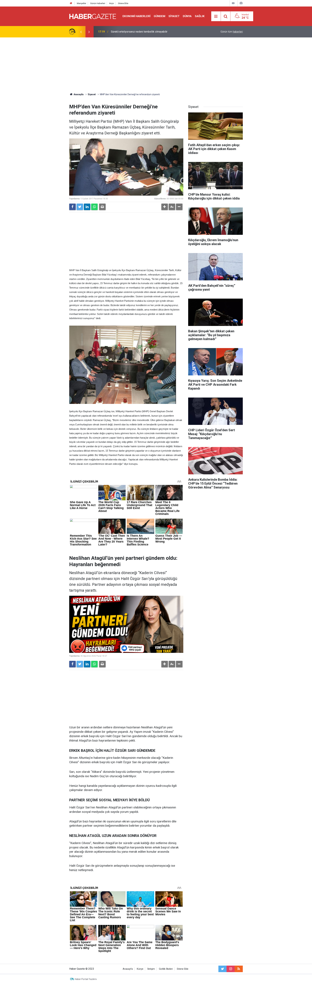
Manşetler (81, 3)
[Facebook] (72, 207)
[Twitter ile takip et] (222, 969)
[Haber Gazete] (92, 16)
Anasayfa (128, 969)
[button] (164, 207)
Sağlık (200, 16)
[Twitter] (80, 207)
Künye (140, 969)
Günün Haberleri (97, 3)
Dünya (187, 16)
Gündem (159, 16)
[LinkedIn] (87, 207)
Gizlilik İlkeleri (166, 969)
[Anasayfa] (71, 3)
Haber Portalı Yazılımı (86, 979)
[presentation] (81, 32)
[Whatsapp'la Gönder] (94, 207)
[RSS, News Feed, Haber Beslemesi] (239, 969)
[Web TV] (233, 3)
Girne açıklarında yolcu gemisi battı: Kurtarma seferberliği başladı (147, 31)
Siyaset (174, 16)
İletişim (151, 969)
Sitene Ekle (123, 3)
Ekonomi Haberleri (136, 16)
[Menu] (216, 16)
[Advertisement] (156, 65)
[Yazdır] (102, 207)
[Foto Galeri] (241, 3)
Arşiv (111, 3)
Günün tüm (232, 31)
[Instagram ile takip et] (231, 969)
